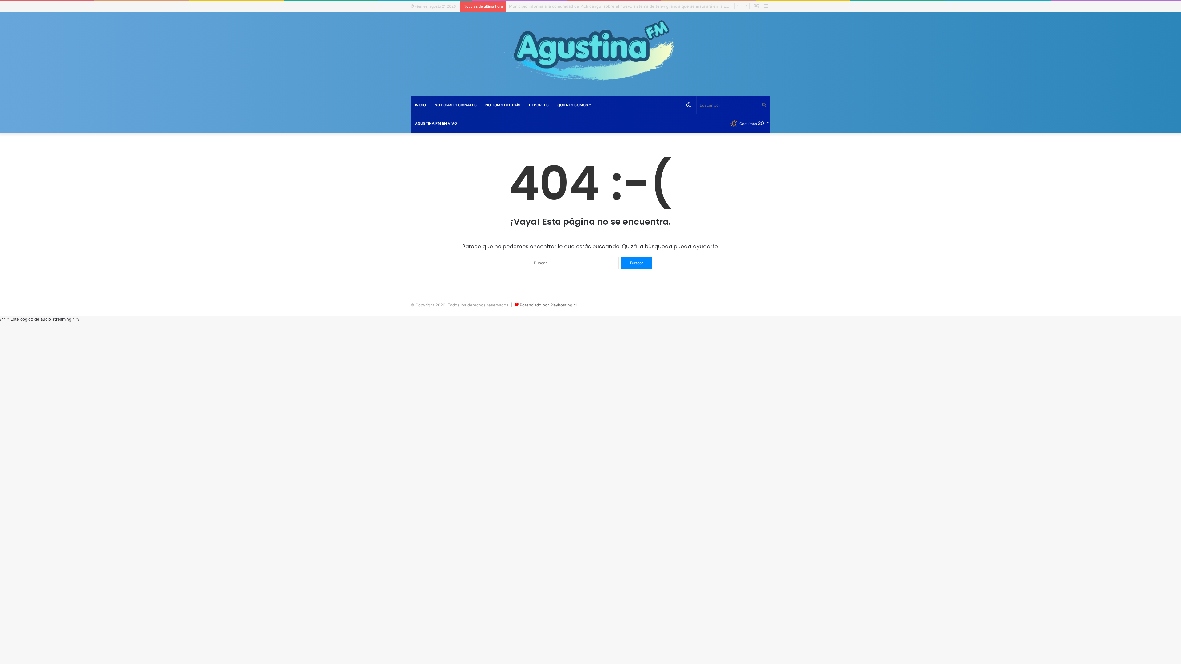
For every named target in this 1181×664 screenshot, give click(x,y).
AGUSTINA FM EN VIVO (436, 123)
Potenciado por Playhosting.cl (548, 304)
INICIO (420, 105)
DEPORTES (539, 105)
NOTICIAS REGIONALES (456, 105)
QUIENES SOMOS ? (574, 105)
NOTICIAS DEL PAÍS (502, 105)
